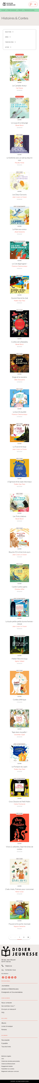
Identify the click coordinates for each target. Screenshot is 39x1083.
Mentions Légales (6, 1056)
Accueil (3, 10)
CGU (2, 1058)
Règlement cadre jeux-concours (10, 1071)
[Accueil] (9, 4)
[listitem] (3, 977)
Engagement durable (7, 1066)
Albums (20, 10)
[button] (9, 31)
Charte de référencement (8, 1063)
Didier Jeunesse (11, 10)
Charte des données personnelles (10, 1061)
